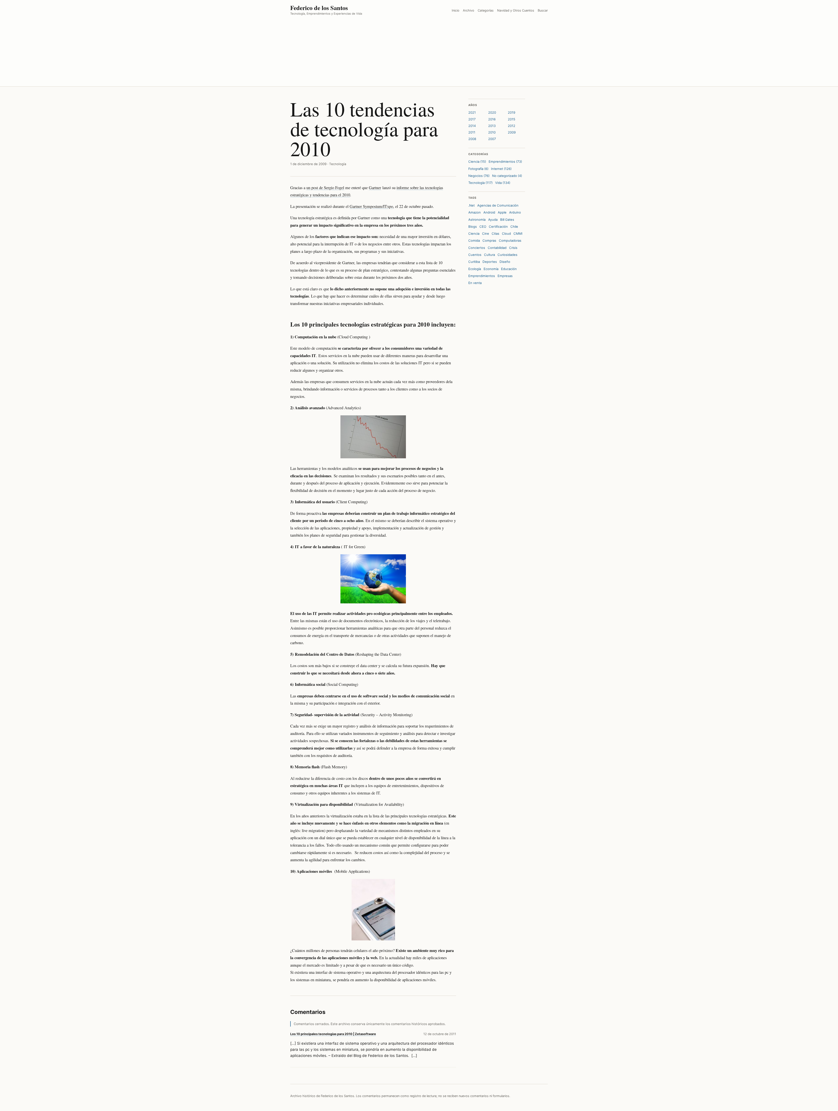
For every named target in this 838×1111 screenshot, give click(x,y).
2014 (472, 126)
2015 (511, 119)
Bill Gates (507, 220)
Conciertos (476, 248)
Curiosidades (507, 255)
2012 (511, 126)
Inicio (455, 10)
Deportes (490, 262)
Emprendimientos (481, 276)
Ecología (474, 269)
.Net (471, 205)
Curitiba (474, 262)
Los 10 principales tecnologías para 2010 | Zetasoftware (333, 1034)
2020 (492, 113)
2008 (472, 139)
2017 (472, 119)
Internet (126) (501, 169)
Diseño (505, 262)
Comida (474, 241)
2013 (492, 126)
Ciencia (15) (477, 162)
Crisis (513, 248)
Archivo (468, 10)
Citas (495, 234)
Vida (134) (502, 183)
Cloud (506, 234)
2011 (471, 132)
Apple (502, 212)
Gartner (375, 187)
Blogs (472, 227)
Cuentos (474, 255)
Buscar (543, 10)
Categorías (486, 10)
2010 (492, 132)
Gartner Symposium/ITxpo (371, 206)
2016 (492, 119)
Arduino (515, 212)
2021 (472, 113)
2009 (512, 132)
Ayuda (493, 220)
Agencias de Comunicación (498, 205)
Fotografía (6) (478, 169)
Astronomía (477, 220)
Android (489, 212)
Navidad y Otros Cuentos (515, 10)
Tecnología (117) (480, 183)
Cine (485, 234)
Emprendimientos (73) (505, 162)
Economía (491, 269)
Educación (509, 269)
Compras (489, 241)
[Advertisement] (419, 53)
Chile (514, 227)
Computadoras (510, 241)
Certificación (498, 227)
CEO (482, 227)
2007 (492, 139)
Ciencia (473, 234)
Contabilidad (497, 248)
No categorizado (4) (507, 176)
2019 (511, 113)
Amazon (474, 212)
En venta (475, 283)
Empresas (505, 276)
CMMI (517, 234)
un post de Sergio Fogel (325, 187)
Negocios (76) (478, 176)
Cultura (489, 255)
